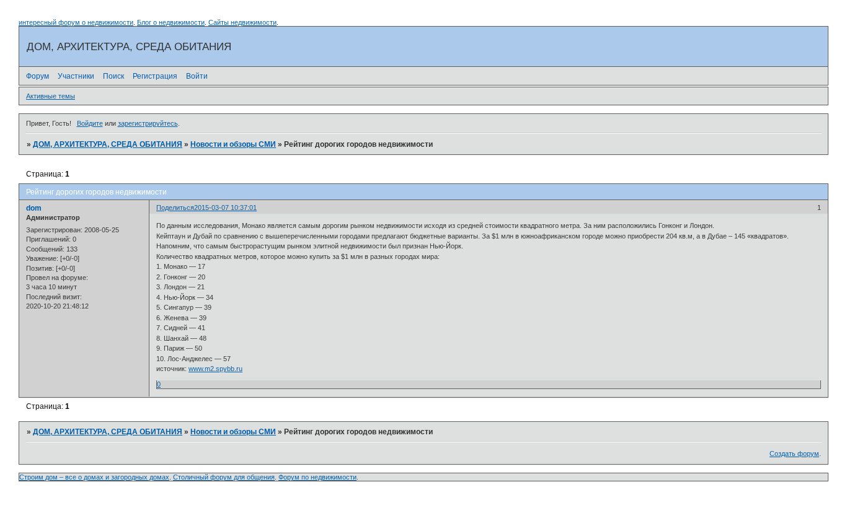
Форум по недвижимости (317, 477)
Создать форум (794, 453)
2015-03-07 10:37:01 (225, 207)
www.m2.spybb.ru (215, 368)
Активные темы (50, 96)
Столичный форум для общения (224, 477)
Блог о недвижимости (171, 22)
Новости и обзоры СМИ (233, 144)
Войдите (90, 123)
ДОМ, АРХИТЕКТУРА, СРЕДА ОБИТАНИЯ (107, 144)
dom (34, 208)
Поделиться (175, 207)
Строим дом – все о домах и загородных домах (94, 477)
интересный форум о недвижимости (76, 22)
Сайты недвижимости (242, 22)
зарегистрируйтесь (148, 123)
